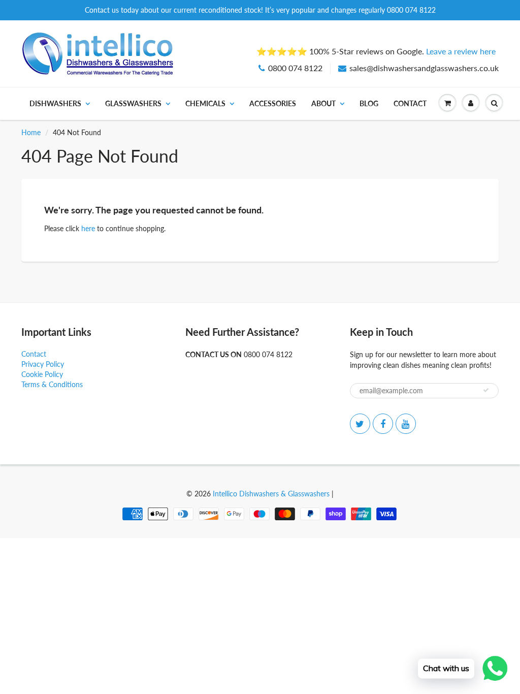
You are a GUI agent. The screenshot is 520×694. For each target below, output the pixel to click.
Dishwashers (55, 103)
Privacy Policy (42, 364)
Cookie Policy (42, 374)
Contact (410, 103)
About (323, 103)
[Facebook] (383, 424)
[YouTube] (406, 424)
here (88, 228)
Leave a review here (461, 51)
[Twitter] (360, 424)
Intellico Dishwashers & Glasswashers (271, 493)
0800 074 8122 (295, 68)
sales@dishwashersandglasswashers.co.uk (424, 68)
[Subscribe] (486, 390)
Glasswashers (133, 103)
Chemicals (205, 103)
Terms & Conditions (52, 384)
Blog (369, 103)
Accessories (272, 103)
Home (31, 132)
